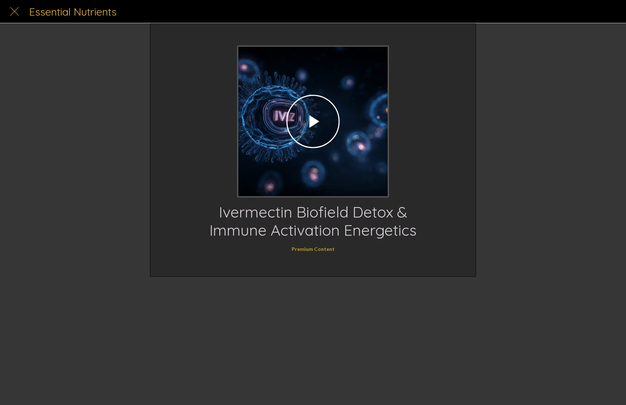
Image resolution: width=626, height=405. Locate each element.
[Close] (14, 11)
